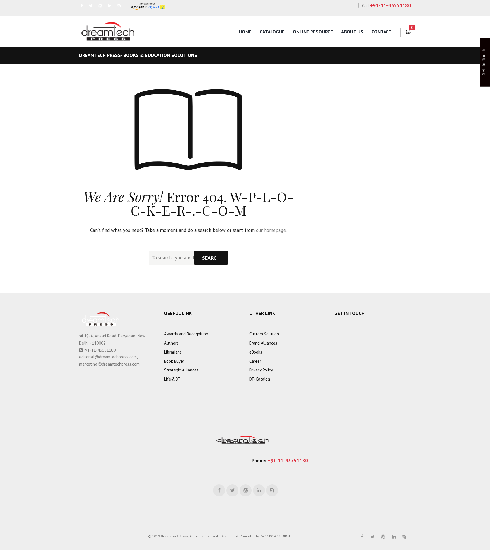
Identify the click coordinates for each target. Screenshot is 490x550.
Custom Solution (264, 334)
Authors (171, 343)
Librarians (173, 352)
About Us (352, 32)
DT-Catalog (259, 379)
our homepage (271, 230)
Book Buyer (174, 361)
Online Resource (313, 32)
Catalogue (272, 32)
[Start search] (211, 258)
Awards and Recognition (186, 334)
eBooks (255, 352)
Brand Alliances (263, 343)
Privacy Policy (261, 370)
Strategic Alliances (181, 370)
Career (255, 361)
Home (245, 32)
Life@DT (172, 379)
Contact (381, 32)
